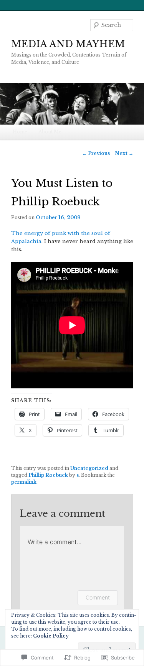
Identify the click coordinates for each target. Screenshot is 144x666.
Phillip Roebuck (48, 475)
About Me (49, 132)
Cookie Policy (51, 636)
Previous (96, 153)
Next (124, 153)
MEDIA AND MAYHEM (68, 44)
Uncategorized (89, 468)
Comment (98, 597)
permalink (23, 482)
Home (20, 132)
